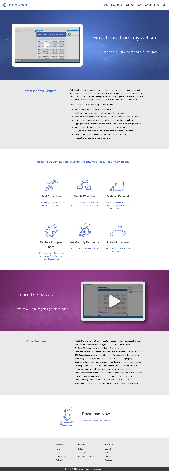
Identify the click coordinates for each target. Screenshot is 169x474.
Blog (156, 5)
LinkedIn (108, 456)
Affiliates (82, 452)
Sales (80, 449)
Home (105, 5)
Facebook (109, 460)
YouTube (109, 449)
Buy (139, 5)
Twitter (108, 452)
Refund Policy (61, 460)
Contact (130, 5)
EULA (58, 452)
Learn (148, 5)
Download (116, 5)
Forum (58, 449)
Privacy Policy (61, 456)
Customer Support (86, 456)
